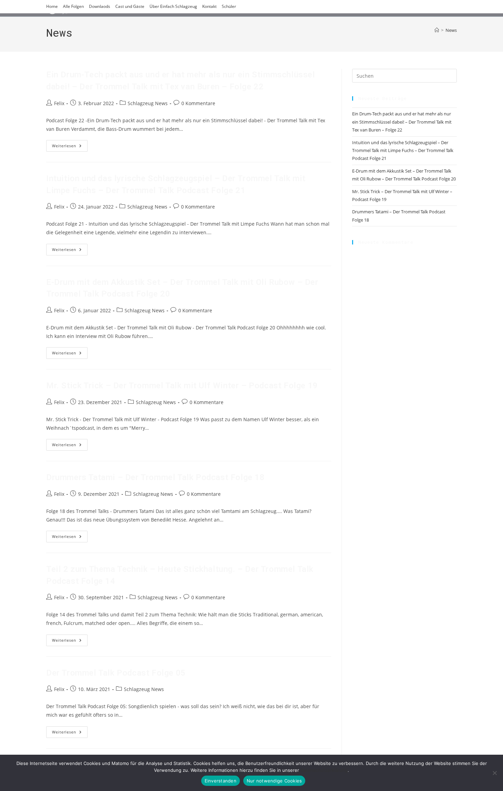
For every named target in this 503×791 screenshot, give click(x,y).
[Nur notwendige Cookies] (494, 772)
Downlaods (99, 6)
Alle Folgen (73, 6)
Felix (59, 103)
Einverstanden (220, 780)
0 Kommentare (198, 103)
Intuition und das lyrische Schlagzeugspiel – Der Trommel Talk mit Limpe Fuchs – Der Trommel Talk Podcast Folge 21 (402, 150)
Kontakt (209, 6)
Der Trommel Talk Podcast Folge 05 (116, 673)
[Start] (437, 30)
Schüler (229, 6)
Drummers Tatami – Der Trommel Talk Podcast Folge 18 (155, 477)
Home (52, 6)
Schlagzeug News (148, 103)
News (451, 30)
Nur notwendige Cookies (274, 780)
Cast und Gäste (129, 6)
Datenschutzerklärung (324, 770)
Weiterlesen (70, 147)
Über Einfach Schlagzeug (173, 6)
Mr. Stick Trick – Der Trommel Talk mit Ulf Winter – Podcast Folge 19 (182, 385)
